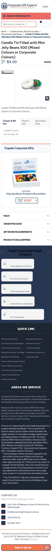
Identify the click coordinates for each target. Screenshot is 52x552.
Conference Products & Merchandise (35, 352)
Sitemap (34, 539)
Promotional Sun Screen (11, 348)
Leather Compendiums (10, 375)
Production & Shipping (16, 240)
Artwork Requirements (17, 232)
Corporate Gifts (32, 357)
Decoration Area (40, 122)
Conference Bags (33, 348)
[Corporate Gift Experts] (19, 6)
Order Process (12, 223)
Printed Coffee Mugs (9, 339)
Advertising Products (34, 339)
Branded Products (33, 343)
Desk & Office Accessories (11, 366)
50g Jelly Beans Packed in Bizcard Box (26, 194)
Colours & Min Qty (9, 122)
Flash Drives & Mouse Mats (11, 370)
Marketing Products (9, 379)
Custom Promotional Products (13, 361)
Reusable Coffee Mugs (10, 357)
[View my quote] (40, 23)
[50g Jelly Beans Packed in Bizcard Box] (26, 172)
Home (3, 31)
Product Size (25, 122)
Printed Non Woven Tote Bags (13, 352)
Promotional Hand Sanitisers (12, 343)
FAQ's (6, 216)
